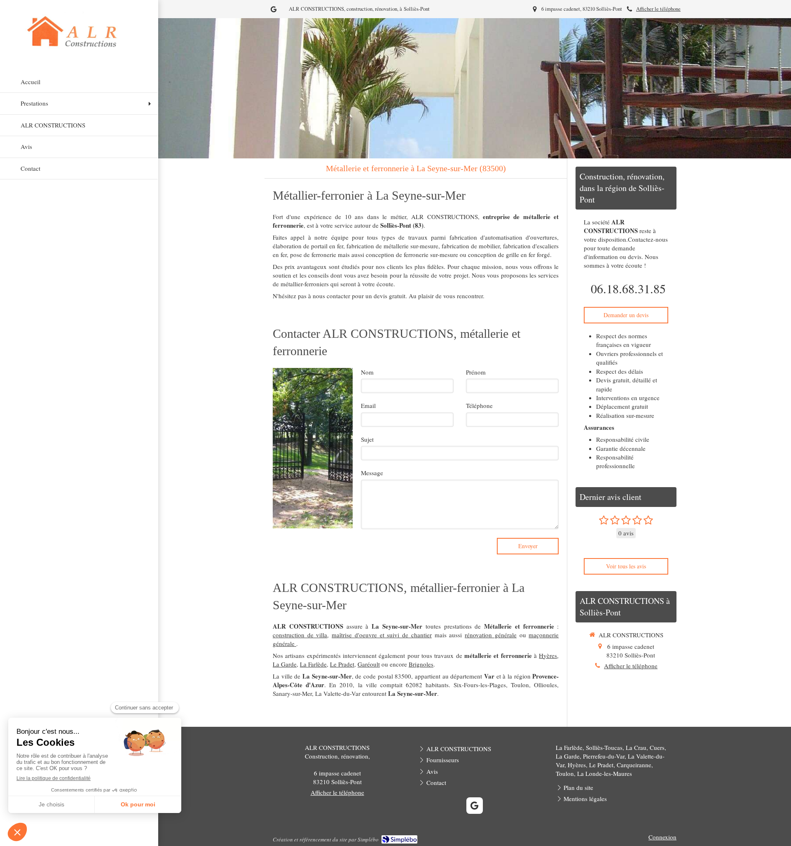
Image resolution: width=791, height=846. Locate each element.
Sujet (367, 439)
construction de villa (300, 635)
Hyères (548, 655)
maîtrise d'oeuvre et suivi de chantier (382, 635)
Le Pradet (342, 664)
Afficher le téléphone (658, 8)
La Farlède (313, 664)
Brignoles (421, 664)
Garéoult (369, 664)
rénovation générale (491, 635)
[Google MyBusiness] (273, 11)
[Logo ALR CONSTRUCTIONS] (79, 49)
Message (372, 473)
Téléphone (479, 405)
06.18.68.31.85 (628, 288)
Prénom (476, 372)
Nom (367, 372)
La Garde (285, 664)
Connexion (662, 837)
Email (368, 405)
